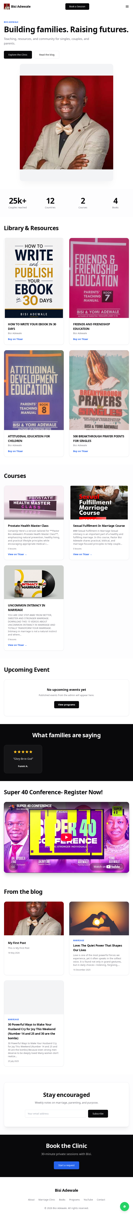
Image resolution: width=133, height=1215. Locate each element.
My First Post (17, 943)
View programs (66, 704)
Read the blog (46, 54)
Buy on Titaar (15, 339)
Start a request (66, 1165)
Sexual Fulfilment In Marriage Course (99, 526)
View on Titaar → (17, 554)
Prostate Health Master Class (28, 526)
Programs (74, 1199)
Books (62, 1199)
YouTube (88, 1199)
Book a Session (77, 6)
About (31, 1199)
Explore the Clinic (17, 54)
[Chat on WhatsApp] (124, 1206)
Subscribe (98, 1113)
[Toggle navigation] (127, 6)
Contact (101, 1199)
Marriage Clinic (46, 1199)
